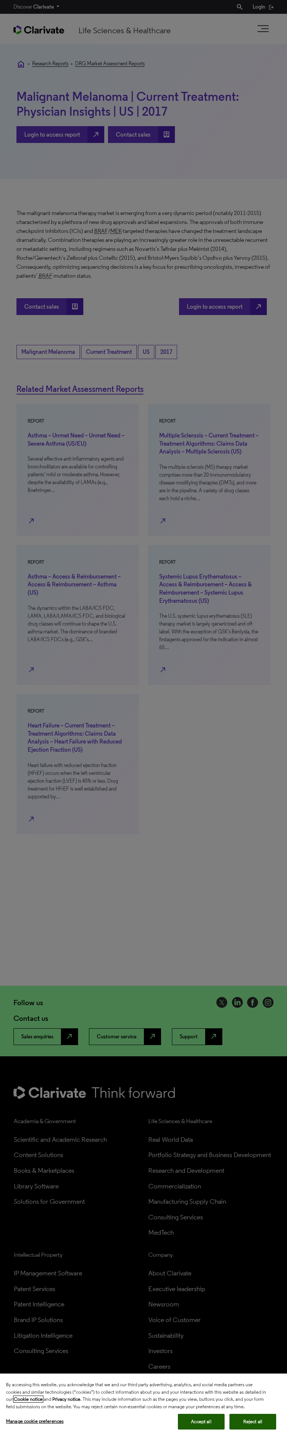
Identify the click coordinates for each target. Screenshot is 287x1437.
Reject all (252, 1421)
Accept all (201, 1421)
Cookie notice (28, 1399)
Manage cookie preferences (35, 1421)
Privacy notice (66, 1399)
